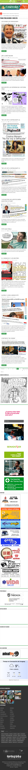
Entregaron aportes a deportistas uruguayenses (11, 13)
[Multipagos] (10, 525)
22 (22, 370)
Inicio (1, 15)
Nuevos (6, 731)
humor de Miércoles (23, 737)
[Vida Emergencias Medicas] (10, 582)
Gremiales (12, 708)
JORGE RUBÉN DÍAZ (9, 735)
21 (20, 368)
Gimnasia (10, 733)
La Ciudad (12, 714)
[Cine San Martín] (10, 564)
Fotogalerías (2, 728)
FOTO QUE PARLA (6, 229)
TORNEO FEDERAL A (20, 740)
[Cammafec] (10, 542)
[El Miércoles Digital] (14, 6)
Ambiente (2, 708)
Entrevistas (2, 726)
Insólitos (10, 23)
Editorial (1, 722)
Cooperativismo (3, 714)
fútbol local (15, 742)
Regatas (10, 740)
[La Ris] (10, 553)
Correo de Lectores (3, 716)
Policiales (11, 722)
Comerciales (2, 712)
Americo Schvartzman (4, 733)
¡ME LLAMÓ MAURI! (7, 55)
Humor (11, 710)
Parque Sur (14, 737)
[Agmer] (10, 500)
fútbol (7, 740)
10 (8, 368)
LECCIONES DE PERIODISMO (9, 21)
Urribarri (14, 738)
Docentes (3, 740)
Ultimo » (2, 371)
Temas (2, 731)
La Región (12, 718)
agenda (19, 735)
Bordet (7, 738)
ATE (17, 737)
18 (12, 368)
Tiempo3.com (16, 679)
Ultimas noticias (15, 57)
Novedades (14, 23)
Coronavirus (23, 733)
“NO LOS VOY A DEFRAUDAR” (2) (10, 120)
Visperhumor (12, 728)
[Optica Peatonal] (10, 533)
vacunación (15, 735)
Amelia (1, 710)
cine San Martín (20, 742)
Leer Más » (4, 51)
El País (1, 724)
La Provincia (12, 716)
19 (15, 368)
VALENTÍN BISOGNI (4, 742)
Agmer (19, 733)
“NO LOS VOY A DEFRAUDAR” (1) (10, 168)
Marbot (10, 738)
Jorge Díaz (3, 738)
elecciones (14, 740)
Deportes (2, 720)
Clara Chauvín (19, 738)
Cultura (1, 718)
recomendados (9, 737)
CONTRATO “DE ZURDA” (8, 338)
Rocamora (3, 735)
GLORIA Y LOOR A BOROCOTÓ (9, 295)
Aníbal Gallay (3, 737)
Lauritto (23, 738)
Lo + (10, 731)
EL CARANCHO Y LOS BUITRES (10, 258)
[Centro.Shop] (10, 572)
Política (11, 724)
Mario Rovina (23, 735)
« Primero (2, 368)
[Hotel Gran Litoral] (10, 514)
